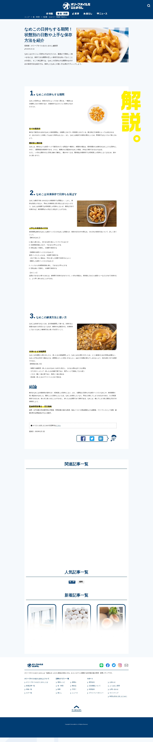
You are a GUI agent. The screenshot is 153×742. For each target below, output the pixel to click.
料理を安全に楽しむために (118, 696)
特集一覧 (29, 689)
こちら (58, 425)
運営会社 (92, 682)
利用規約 (92, 689)
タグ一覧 (29, 693)
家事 (59, 689)
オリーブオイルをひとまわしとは (37, 682)
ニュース (75, 693)
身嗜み (74, 682)
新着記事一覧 (30, 686)
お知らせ (112, 682)
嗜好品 (74, 686)
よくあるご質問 (115, 686)
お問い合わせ (114, 689)
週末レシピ (61, 682)
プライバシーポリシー (96, 693)
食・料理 (60, 686)
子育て (74, 689)
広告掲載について (95, 686)
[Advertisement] (56, 516)
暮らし (60, 693)
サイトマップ (114, 693)
